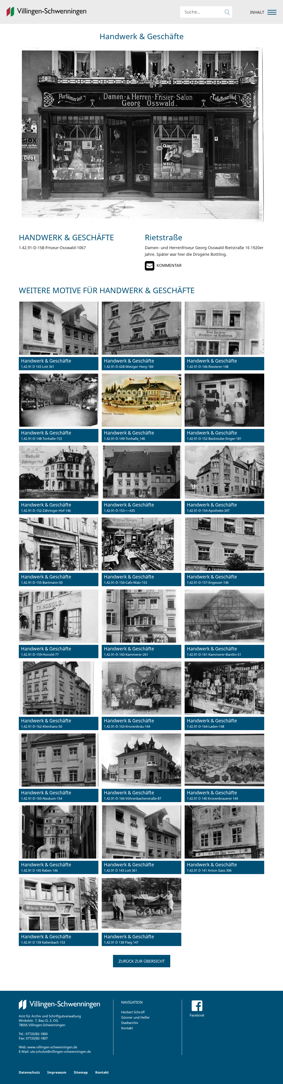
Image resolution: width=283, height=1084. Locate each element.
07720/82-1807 (37, 1038)
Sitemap (81, 1072)
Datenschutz (29, 1072)
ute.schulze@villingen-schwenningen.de (60, 1051)
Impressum (56, 1072)
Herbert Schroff (133, 1012)
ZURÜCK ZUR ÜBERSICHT (142, 961)
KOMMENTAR (169, 265)
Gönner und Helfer (135, 1017)
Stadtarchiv (129, 1022)
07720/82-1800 (37, 1034)
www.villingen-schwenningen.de (52, 1047)
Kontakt (127, 1028)
